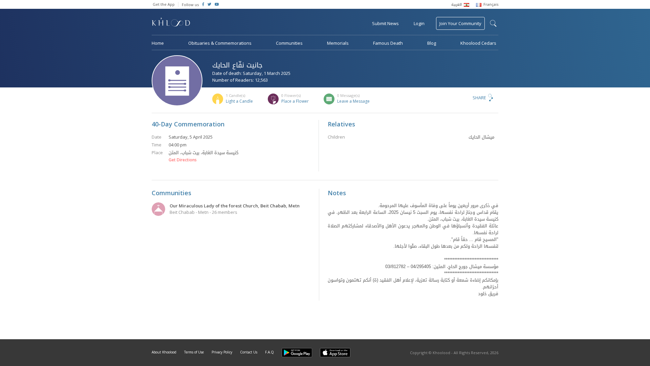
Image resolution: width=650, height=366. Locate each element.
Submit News (385, 23)
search (493, 23)
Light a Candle (239, 101)
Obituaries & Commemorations (220, 43)
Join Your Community (460, 23)
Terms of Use (194, 352)
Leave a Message (353, 101)
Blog (431, 43)
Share (479, 98)
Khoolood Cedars (478, 43)
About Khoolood (164, 352)
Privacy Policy (222, 352)
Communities (289, 43)
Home (158, 43)
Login (419, 23)
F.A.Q (269, 352)
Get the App (164, 4)
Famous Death (388, 43)
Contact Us (248, 352)
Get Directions (183, 160)
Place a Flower (295, 101)
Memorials (338, 43)
